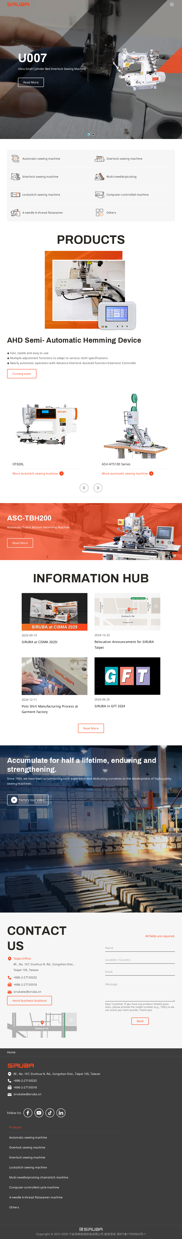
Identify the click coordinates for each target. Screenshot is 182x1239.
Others (14, 1207)
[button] (89, 134)
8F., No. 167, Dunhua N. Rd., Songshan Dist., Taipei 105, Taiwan (44, 967)
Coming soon (21, 374)
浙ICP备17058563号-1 (131, 1234)
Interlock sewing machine (27, 1157)
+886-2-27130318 (25, 984)
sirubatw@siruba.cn (27, 992)
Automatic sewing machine (28, 1137)
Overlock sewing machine (27, 1147)
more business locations (29, 1001)
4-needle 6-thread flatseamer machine (36, 1197)
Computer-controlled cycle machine (34, 1187)
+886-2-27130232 (25, 977)
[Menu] (172, 4)
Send (140, 1021)
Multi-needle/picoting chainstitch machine (38, 1177)
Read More (31, 82)
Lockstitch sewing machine (28, 1167)
